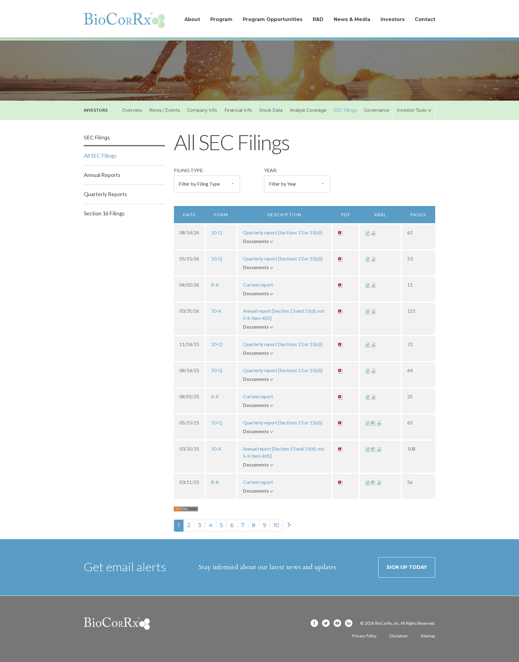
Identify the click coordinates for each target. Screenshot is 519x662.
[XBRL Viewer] (367, 232)
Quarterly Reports (105, 194)
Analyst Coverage (308, 110)
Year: (270, 170)
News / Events (164, 110)
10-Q (216, 232)
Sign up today (407, 567)
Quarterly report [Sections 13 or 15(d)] (282, 232)
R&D (318, 19)
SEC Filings (345, 110)
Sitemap (428, 635)
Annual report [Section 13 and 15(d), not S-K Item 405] (283, 314)
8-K (215, 284)
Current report (258, 284)
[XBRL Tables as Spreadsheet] (373, 422)
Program (221, 19)
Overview (132, 110)
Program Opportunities (272, 19)
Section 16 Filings (104, 213)
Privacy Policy (364, 635)
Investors (393, 19)
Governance (377, 110)
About (192, 19)
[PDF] (340, 232)
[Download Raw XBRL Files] (373, 232)
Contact (425, 19)
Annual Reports (102, 175)
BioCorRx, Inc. (387, 623)
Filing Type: (189, 170)
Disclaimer (399, 635)
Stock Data (271, 110)
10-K (216, 311)
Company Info (202, 110)
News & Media (352, 19)
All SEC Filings (100, 155)
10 (276, 525)
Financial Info (238, 110)
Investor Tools (411, 110)
